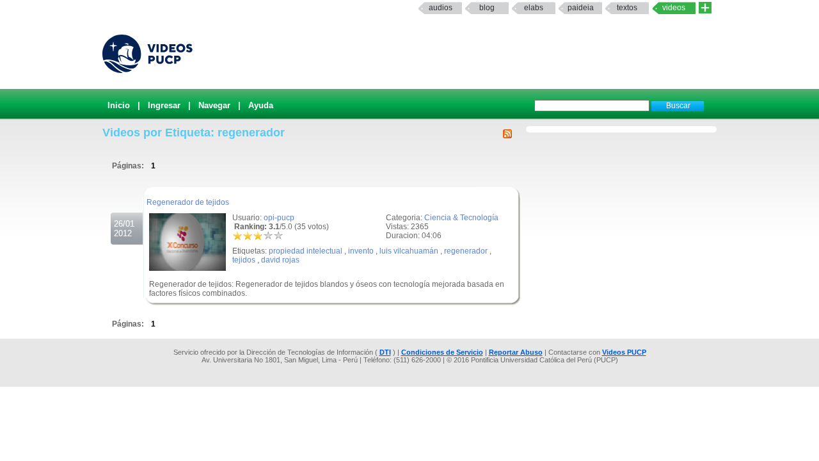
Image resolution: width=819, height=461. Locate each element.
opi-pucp (279, 217)
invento (361, 251)
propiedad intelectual (305, 251)
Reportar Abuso (516, 352)
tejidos (243, 259)
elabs (533, 7)
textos (627, 7)
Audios (440, 7)
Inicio (118, 105)
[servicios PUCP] (705, 8)
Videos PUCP (624, 352)
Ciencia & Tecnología (461, 217)
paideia (581, 7)
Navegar (214, 105)
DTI (385, 352)
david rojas (280, 259)
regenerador (466, 251)
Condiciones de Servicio (442, 352)
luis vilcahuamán (408, 251)
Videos (673, 7)
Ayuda (260, 105)
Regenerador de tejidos (188, 202)
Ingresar (164, 105)
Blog (487, 7)
